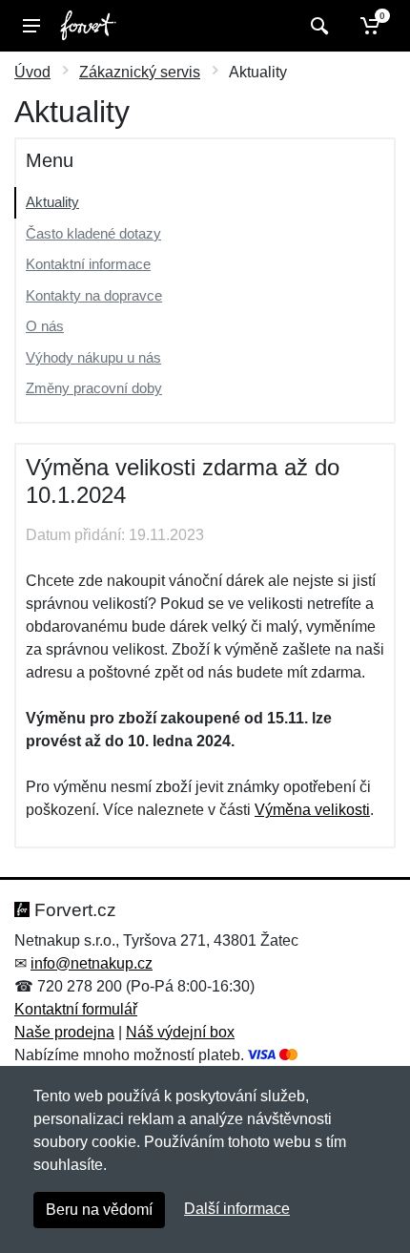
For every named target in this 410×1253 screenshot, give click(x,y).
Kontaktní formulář (75, 1009)
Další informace (237, 1209)
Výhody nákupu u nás (93, 357)
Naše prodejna (64, 1032)
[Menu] (31, 26)
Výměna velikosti (312, 810)
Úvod (32, 72)
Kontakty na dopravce (94, 295)
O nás (45, 326)
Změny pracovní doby (94, 388)
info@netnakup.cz (92, 963)
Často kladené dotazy (93, 233)
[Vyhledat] (317, 26)
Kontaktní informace (88, 264)
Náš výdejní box (180, 1032)
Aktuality (52, 202)
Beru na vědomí (99, 1209)
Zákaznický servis (139, 72)
